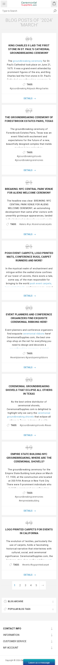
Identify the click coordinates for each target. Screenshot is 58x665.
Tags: (30, 84)
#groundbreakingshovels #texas (35, 425)
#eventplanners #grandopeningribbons (29, 357)
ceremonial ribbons (34, 333)
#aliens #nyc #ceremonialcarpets (35, 224)
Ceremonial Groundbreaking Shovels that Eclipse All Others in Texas (29, 390)
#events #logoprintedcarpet (35, 564)
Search (55, 11)
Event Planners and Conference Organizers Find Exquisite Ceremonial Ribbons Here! (29, 318)
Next (42, 585)
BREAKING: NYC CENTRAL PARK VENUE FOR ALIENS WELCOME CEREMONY (29, 190)
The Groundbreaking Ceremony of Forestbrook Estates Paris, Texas (29, 119)
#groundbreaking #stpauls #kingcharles (29, 88)
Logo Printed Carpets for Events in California (29, 531)
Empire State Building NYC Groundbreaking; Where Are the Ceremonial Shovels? (29, 457)
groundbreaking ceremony (27, 61)
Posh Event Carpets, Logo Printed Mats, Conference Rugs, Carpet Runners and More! (29, 256)
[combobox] (26, 11)
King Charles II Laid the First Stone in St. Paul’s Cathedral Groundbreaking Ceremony (29, 49)
